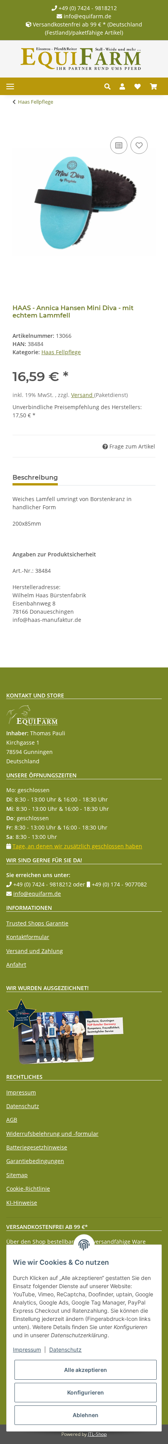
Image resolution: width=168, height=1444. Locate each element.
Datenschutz (22, 1106)
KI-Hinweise (21, 1202)
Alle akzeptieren (85, 1369)
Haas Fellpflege (61, 352)
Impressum (21, 1092)
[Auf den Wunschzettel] (139, 145)
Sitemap (17, 1175)
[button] (109, 86)
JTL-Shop (97, 1434)
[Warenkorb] (153, 86)
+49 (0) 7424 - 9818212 (87, 8)
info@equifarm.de (86, 16)
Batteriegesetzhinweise (36, 1147)
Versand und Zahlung (34, 951)
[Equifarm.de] (81, 59)
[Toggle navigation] (10, 86)
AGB (11, 1119)
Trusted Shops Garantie (37, 923)
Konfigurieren (85, 1392)
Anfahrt (16, 964)
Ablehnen (85, 1415)
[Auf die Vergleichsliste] (118, 145)
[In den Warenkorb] (19, 126)
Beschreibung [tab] (35, 477)
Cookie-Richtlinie (28, 1188)
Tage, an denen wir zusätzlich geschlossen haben (77, 846)
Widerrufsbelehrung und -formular (52, 1133)
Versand (82, 395)
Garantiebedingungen (35, 1161)
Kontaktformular (27, 937)
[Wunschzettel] (137, 86)
